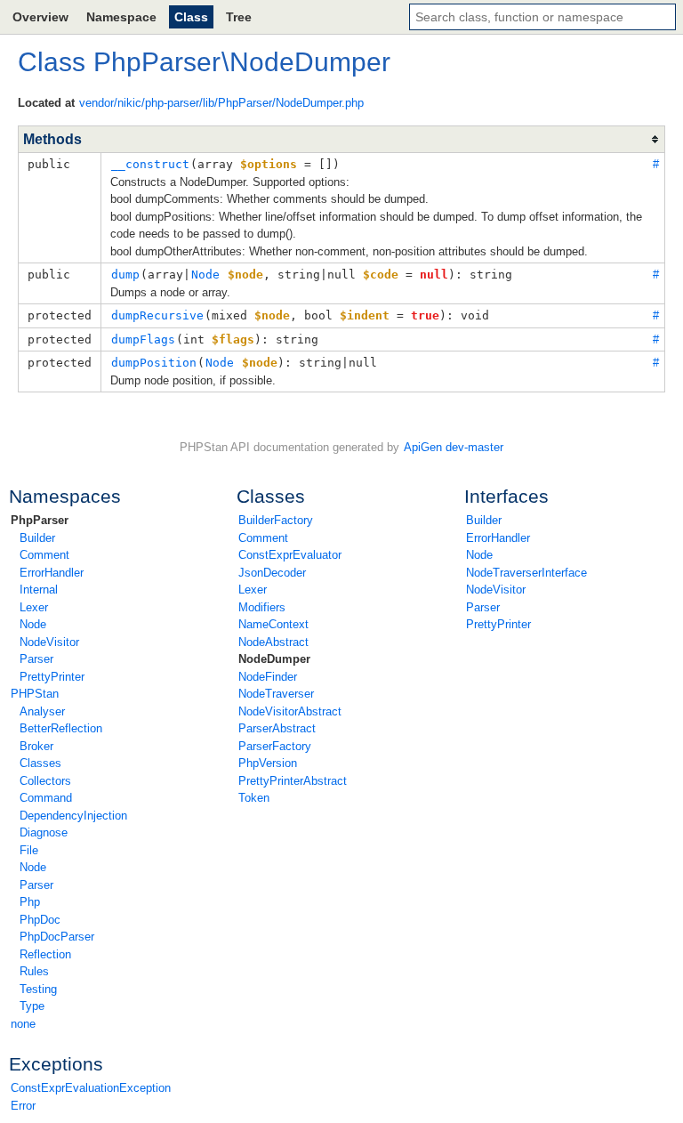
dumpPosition (154, 362)
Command (46, 797)
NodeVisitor (49, 642)
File (29, 850)
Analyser (42, 711)
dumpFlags (143, 339)
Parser (36, 659)
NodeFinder (267, 676)
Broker (36, 746)
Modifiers (261, 607)
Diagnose (44, 832)
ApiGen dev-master (453, 447)
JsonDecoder (272, 572)
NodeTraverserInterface (526, 572)
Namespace (121, 17)
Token (253, 797)
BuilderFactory (275, 520)
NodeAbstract (273, 642)
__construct (150, 164)
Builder (37, 538)
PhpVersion (267, 763)
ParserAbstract (277, 728)
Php (30, 902)
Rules (34, 971)
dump (125, 274)
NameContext (273, 624)
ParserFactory (274, 746)
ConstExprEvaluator (290, 555)
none (23, 1023)
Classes (40, 763)
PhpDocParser (57, 936)
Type (32, 1006)
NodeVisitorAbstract (290, 711)
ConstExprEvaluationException (91, 1088)
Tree (239, 17)
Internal (39, 589)
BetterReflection (61, 728)
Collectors (45, 781)
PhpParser (39, 520)
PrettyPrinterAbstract (292, 781)
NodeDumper (274, 659)
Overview (40, 17)
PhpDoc (40, 919)
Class (191, 17)
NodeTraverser (276, 693)
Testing (38, 989)
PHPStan (35, 693)
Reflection (45, 954)
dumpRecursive (157, 315)
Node (33, 624)
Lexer (34, 607)
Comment (44, 555)
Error (23, 1105)
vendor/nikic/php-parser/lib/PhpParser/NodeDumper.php (221, 102)
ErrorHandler (52, 572)
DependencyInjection (73, 815)
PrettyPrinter (52, 676)
